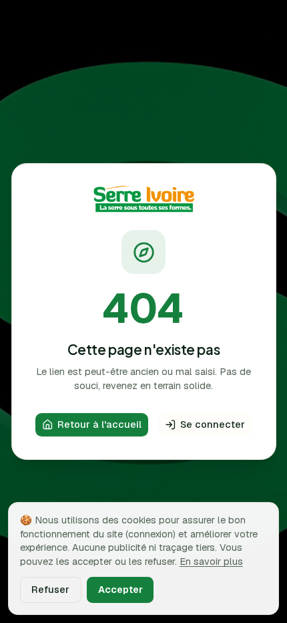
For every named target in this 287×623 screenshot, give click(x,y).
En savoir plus (211, 561)
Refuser (50, 589)
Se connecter (212, 424)
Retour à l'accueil (99, 424)
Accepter (120, 589)
